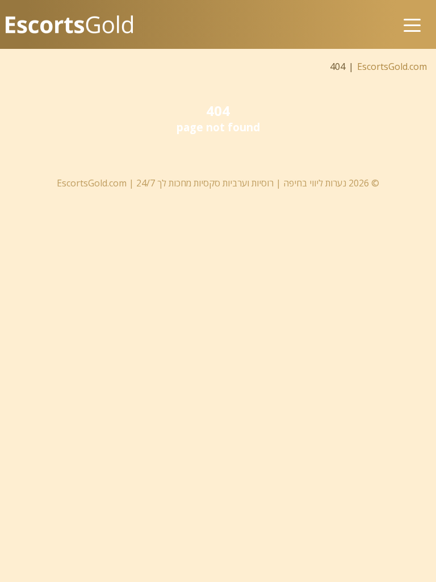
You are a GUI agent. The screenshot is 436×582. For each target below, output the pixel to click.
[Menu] (412, 16)
